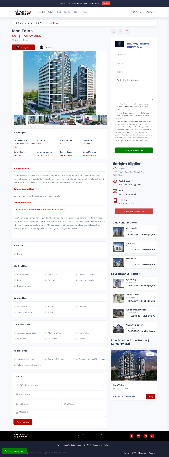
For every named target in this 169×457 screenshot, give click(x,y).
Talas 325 (130, 243)
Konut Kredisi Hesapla (134, 211)
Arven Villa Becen (134, 325)
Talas (42, 23)
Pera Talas (131, 258)
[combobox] (88, 11)
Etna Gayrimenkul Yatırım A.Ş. (138, 45)
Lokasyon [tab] (49, 47)
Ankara (51, 12)
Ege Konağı (131, 279)
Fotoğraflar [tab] (26, 47)
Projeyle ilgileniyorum (14, 451)
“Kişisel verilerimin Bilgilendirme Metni (129, 121)
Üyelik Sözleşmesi (94, 445)
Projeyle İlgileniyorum (134, 150)
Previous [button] (13, 118)
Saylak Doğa (132, 294)
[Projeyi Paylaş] (113, 31)
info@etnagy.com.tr (127, 194)
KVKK (59, 445)
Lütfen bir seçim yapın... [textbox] (29, 385)
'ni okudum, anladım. (132, 106)
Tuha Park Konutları (136, 309)
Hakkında (142, 453)
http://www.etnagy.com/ (130, 184)
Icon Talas (118, 385)
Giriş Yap (139, 12)
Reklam (152, 453)
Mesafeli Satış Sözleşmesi (74, 445)
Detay (150, 396)
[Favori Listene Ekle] (127, 31)
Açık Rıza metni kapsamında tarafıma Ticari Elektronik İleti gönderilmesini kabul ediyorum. (133, 115)
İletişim (67, 12)
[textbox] (88, 12)
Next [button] (103, 118)
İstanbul (41, 12)
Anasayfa (21, 23)
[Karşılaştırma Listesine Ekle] (120, 31)
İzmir (59, 12)
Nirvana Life (132, 228)
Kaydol (152, 12)
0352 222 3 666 (126, 203)
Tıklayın (106, 3)
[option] (59, 83)
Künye (126, 453)
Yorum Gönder (23, 422)
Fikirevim (49, 453)
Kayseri (33, 23)
